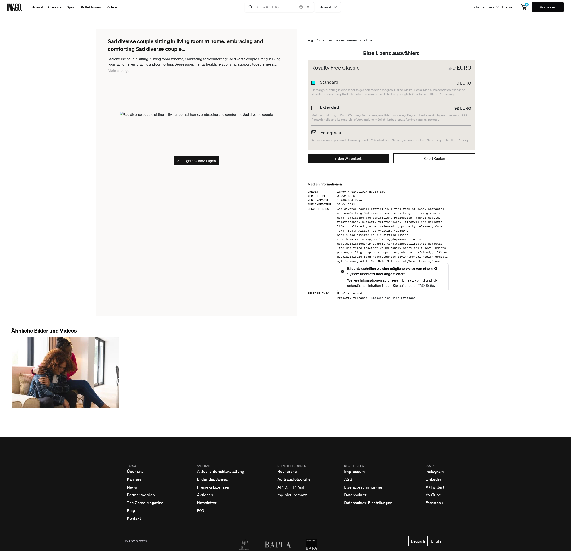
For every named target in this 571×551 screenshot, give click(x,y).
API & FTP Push (291, 487)
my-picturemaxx (292, 494)
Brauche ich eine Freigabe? (394, 298)
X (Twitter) (435, 487)
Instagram (435, 471)
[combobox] (328, 7)
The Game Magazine (145, 502)
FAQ (200, 510)
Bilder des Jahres (212, 479)
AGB (348, 479)
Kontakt (134, 518)
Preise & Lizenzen (213, 487)
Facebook (434, 502)
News (132, 487)
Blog (131, 510)
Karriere (134, 479)
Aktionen (205, 494)
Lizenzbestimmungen (363, 487)
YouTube (433, 494)
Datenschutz (355, 494)
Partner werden (141, 494)
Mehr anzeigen (119, 70)
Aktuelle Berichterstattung (220, 471)
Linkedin (433, 479)
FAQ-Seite (426, 286)
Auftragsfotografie (294, 479)
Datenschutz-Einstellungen (368, 502)
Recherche (287, 471)
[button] (65, 372)
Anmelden (548, 7)
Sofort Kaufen (434, 158)
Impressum (354, 471)
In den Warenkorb (348, 158)
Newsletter (207, 502)
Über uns (135, 471)
